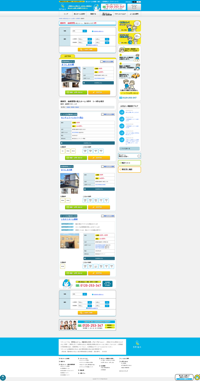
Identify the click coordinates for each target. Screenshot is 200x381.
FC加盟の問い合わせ (126, 365)
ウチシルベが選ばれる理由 (87, 362)
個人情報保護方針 (106, 367)
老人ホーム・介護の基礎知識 (68, 364)
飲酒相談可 (85, 151)
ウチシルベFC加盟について (87, 366)
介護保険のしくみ (65, 368)
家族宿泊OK (95, 200)
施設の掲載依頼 (125, 367)
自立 (63, 151)
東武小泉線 (98, 247)
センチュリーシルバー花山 (72, 118)
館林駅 (103, 78)
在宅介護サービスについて (67, 370)
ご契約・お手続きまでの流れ (108, 360)
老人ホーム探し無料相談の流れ (88, 364)
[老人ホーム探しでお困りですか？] (187, 380)
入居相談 (124, 363)
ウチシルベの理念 (85, 360)
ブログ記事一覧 (125, 148)
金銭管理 (95, 151)
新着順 (68, 107)
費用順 (72, 107)
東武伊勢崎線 (97, 78)
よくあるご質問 (125, 358)
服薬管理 (101, 151)
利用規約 (104, 369)
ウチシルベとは (83, 358)
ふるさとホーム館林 (69, 219)
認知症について (64, 372)
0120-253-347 (130, 98)
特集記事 (82, 370)
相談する (63, 361)
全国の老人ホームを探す (69, 18)
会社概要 (103, 365)
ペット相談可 (95, 266)
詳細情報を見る (98, 82)
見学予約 (99, 92)
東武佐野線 (98, 246)
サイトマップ (124, 371)
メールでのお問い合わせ (129, 93)
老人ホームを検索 (65, 358)
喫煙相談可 (90, 151)
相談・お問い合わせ (76, 92)
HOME (60, 18)
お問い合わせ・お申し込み (108, 362)
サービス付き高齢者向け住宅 (69, 114)
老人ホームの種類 (65, 366)
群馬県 (78, 18)
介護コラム (82, 373)
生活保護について (65, 375)
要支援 (68, 151)
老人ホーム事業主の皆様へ (107, 358)
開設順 (77, 107)
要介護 (73, 151)
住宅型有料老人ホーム (68, 61)
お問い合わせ (134, 5)
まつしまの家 (67, 64)
